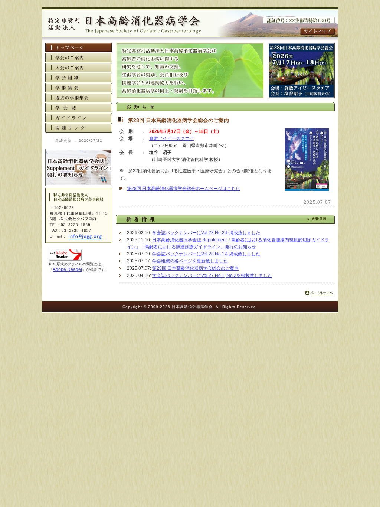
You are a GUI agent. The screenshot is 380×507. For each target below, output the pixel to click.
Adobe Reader (67, 269)
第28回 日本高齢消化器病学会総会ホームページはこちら (183, 188)
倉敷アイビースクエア (171, 138)
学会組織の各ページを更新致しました (190, 261)
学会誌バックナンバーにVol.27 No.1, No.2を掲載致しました (212, 275)
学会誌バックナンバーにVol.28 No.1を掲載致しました (206, 253)
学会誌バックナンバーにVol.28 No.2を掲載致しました (206, 232)
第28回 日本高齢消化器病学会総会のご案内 (195, 268)
